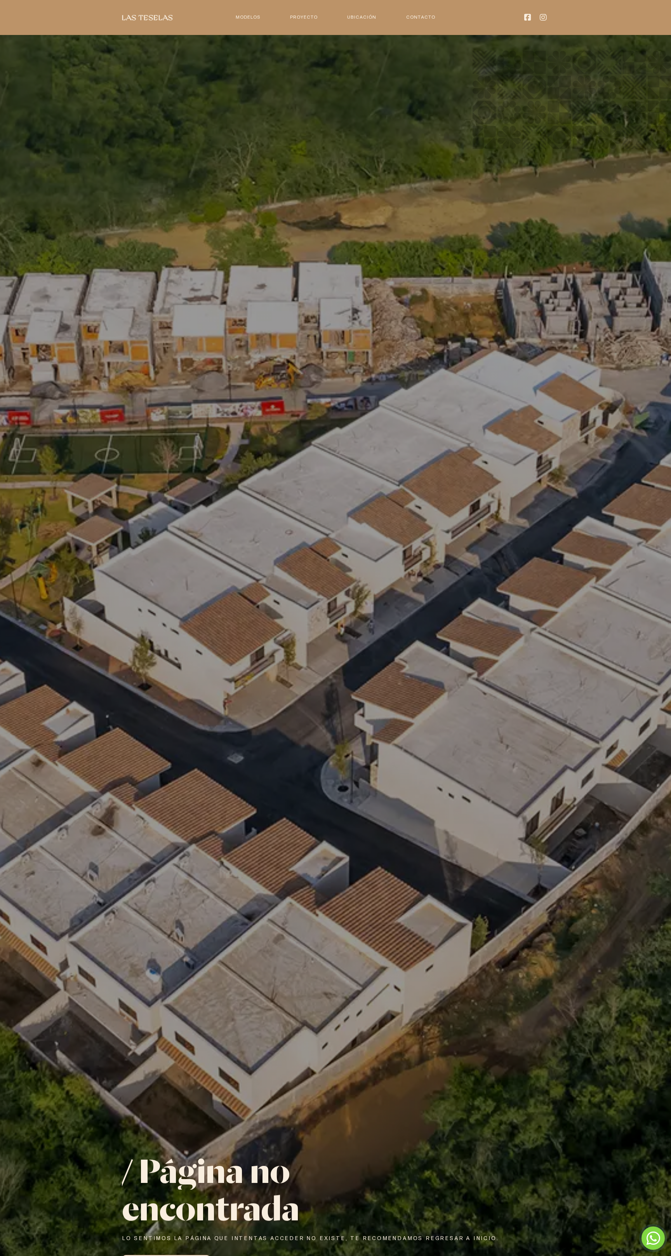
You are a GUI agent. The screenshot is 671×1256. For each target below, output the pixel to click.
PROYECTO (304, 17)
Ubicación (361, 17)
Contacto (420, 17)
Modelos (248, 17)
